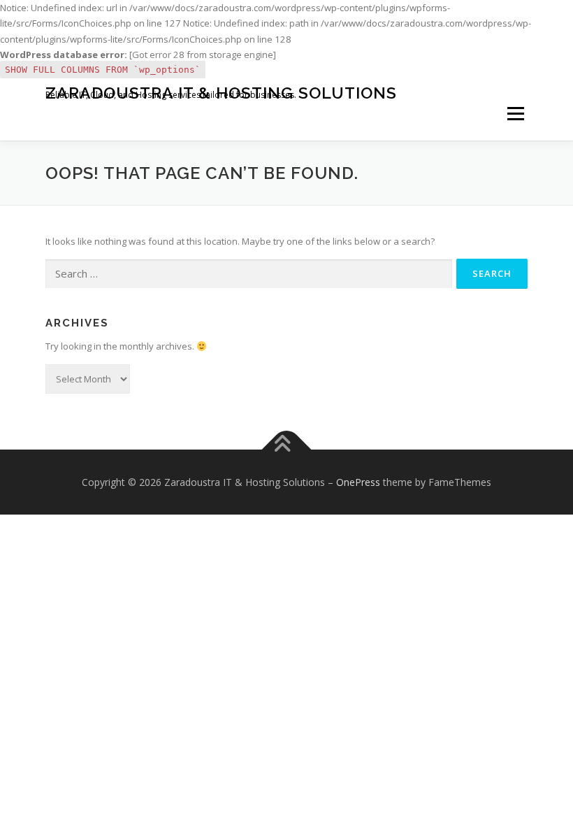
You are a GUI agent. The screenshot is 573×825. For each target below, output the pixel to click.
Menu (515, 114)
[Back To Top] (287, 449)
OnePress (358, 482)
